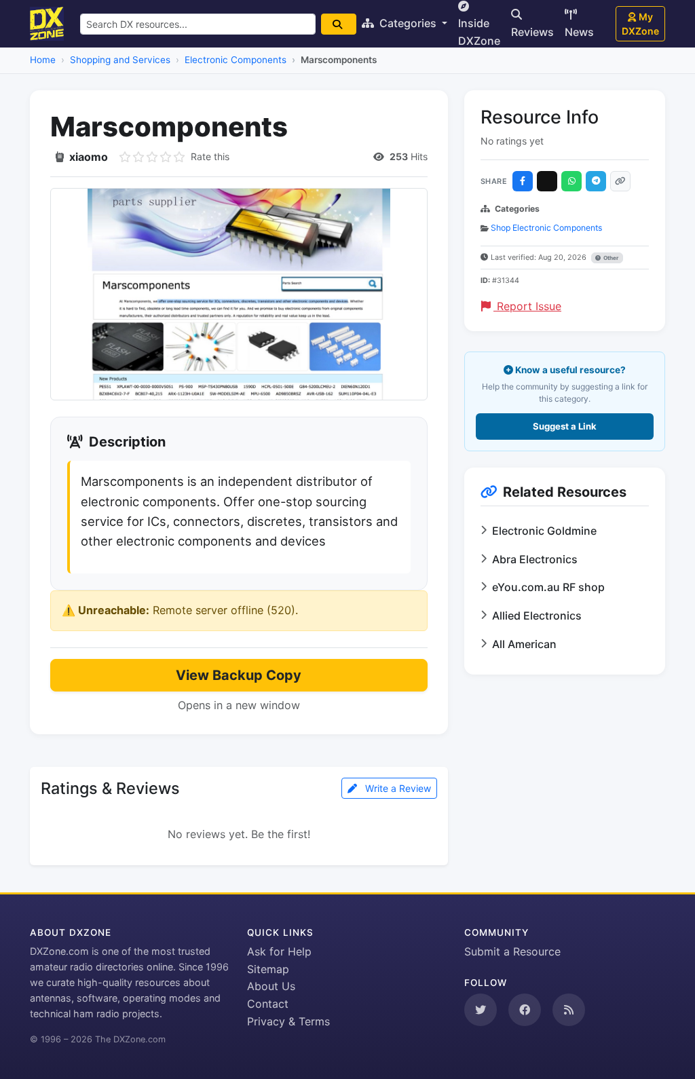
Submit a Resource (512, 951)
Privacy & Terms (288, 1021)
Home (43, 59)
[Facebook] (522, 181)
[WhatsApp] (571, 181)
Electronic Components (235, 59)
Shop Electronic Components (546, 228)
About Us (271, 986)
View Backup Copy (238, 675)
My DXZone (640, 24)
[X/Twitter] (547, 181)
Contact (267, 1003)
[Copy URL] (620, 181)
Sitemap (268, 969)
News (579, 32)
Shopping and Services (120, 59)
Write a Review (396, 788)
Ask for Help (279, 951)
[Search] (338, 24)
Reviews (532, 32)
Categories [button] (408, 23)
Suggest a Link (565, 426)
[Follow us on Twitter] (480, 1009)
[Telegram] (596, 181)
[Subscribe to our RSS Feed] (568, 1009)
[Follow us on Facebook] (524, 1009)
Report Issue (527, 306)
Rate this (210, 156)
